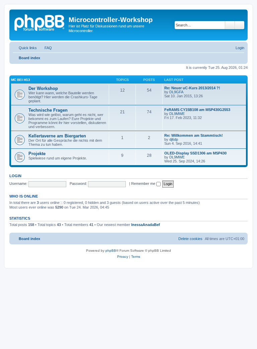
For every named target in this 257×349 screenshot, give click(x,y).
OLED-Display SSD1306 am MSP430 (195, 153)
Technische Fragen (48, 110)
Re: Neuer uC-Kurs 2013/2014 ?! (192, 88)
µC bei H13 (20, 80)
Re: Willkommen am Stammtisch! (193, 135)
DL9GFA (176, 92)
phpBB (110, 250)
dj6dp (173, 139)
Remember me (143, 184)
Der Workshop (43, 88)
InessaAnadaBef (145, 225)
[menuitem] (45, 48)
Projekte (37, 153)
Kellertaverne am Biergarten (57, 135)
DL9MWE (177, 114)
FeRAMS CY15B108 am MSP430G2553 (197, 110)
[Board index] (40, 21)
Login (15, 176)
